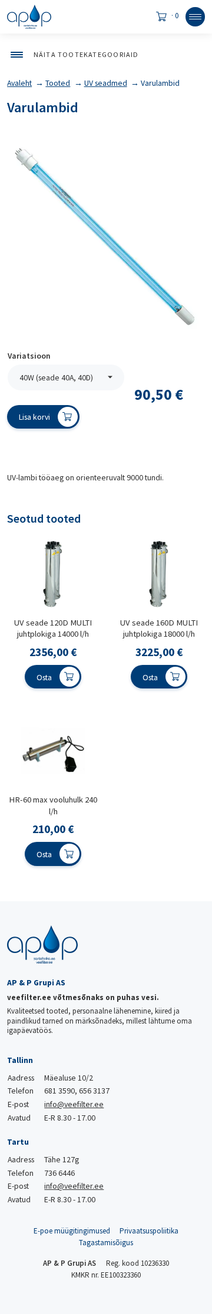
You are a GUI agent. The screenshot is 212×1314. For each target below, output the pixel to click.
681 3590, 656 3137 (77, 1090)
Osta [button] (44, 677)
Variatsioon (29, 356)
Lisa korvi (34, 417)
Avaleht (19, 83)
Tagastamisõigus (106, 1243)
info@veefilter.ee (74, 1104)
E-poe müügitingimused (72, 1231)
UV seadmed (105, 83)
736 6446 (59, 1173)
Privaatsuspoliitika (149, 1231)
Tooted (57, 83)
